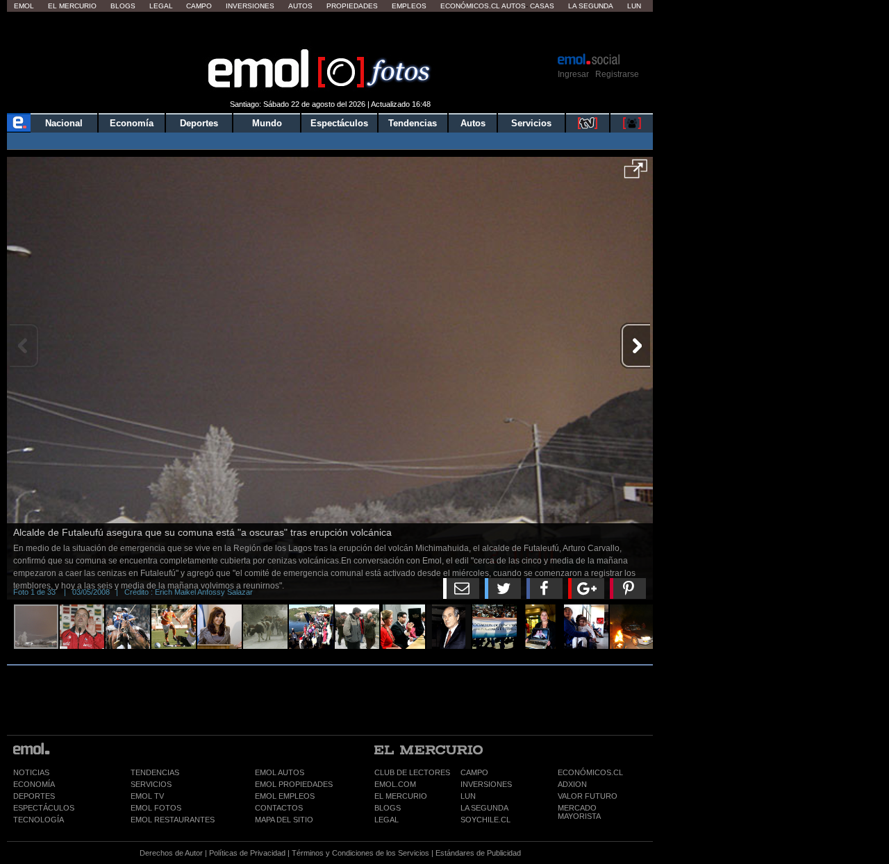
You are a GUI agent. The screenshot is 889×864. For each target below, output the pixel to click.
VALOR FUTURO (587, 796)
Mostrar (330, 31)
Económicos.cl (470, 6)
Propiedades (352, 6)
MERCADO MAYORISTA (579, 812)
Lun (634, 6)
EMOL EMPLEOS (285, 796)
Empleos (409, 6)
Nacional (64, 123)
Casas (542, 6)
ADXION (572, 784)
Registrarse (617, 74)
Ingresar (573, 74)
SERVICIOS (151, 784)
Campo (199, 6)
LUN (468, 796)
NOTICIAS (31, 772)
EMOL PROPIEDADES (294, 784)
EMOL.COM (395, 784)
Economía (131, 123)
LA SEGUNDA (484, 808)
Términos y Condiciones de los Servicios (360, 853)
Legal (161, 6)
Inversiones (250, 6)
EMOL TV (147, 796)
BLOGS (387, 808)
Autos (300, 6)
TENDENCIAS (155, 772)
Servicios (531, 123)
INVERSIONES (486, 784)
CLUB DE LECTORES (412, 772)
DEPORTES (34, 796)
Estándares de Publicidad (478, 853)
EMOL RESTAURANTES (173, 819)
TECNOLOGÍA (38, 819)
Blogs (122, 6)
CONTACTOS (279, 808)
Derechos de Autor (171, 853)
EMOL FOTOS (156, 808)
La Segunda (590, 6)
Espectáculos (339, 123)
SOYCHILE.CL (485, 819)
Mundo (267, 123)
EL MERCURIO (400, 796)
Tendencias (412, 123)
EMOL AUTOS (279, 772)
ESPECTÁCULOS (43, 808)
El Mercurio (72, 6)
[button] (636, 173)
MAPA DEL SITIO (284, 819)
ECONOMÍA (34, 784)
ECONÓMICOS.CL (590, 772)
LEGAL (386, 819)
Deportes (199, 123)
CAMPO (474, 772)
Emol (24, 6)
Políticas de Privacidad (247, 853)
